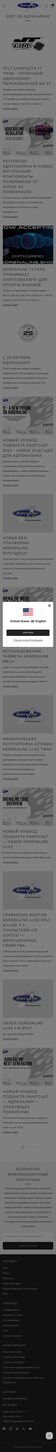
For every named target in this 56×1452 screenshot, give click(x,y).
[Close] (49, 605)
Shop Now (28, 633)
